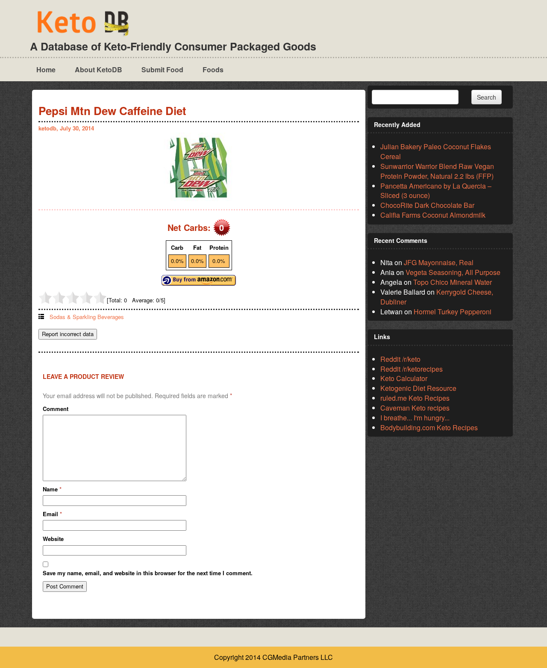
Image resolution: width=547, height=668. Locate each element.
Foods (213, 69)
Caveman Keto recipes (415, 408)
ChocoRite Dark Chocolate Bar (427, 205)
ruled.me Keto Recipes (415, 398)
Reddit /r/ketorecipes (411, 369)
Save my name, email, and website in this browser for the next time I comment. (148, 573)
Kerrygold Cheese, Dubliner (436, 297)
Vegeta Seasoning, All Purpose (453, 272)
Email (52, 514)
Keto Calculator (403, 378)
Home (46, 69)
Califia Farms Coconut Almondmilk (432, 215)
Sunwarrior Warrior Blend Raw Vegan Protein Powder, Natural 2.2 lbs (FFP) (437, 171)
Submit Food (162, 69)
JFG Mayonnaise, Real (438, 262)
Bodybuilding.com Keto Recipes (429, 427)
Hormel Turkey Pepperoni (452, 311)
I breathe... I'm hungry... (415, 418)
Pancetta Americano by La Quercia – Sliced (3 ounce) (435, 191)
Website (53, 539)
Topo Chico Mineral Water (452, 282)
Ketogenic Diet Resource (418, 388)
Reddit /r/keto (400, 359)
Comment (55, 409)
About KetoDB (98, 69)
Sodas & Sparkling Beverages (87, 317)
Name (52, 489)
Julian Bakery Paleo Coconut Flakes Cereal (435, 151)
